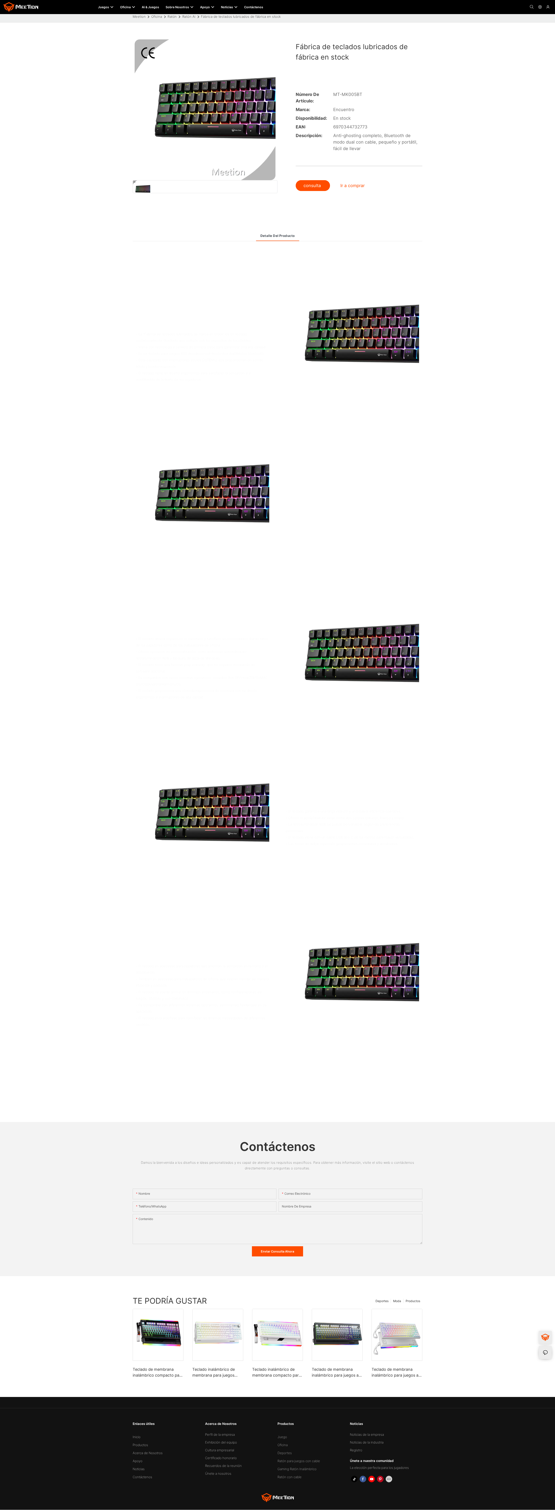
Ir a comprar (352, 185)
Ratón (172, 17)
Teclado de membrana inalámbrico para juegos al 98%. (335, 1372)
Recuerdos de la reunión (223, 1466)
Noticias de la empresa (367, 1434)
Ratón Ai (189, 17)
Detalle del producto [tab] (277, 236)
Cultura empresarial (219, 1450)
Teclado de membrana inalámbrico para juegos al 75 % (395, 1372)
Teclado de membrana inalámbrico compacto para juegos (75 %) (158, 1372)
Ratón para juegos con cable (299, 1461)
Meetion (139, 17)
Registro (356, 1450)
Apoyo (137, 1461)
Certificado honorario (221, 1458)
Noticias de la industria (367, 1442)
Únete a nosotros (218, 1473)
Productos (413, 1301)
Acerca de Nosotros (148, 1453)
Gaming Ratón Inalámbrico (297, 1469)
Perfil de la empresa (220, 1434)
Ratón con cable (290, 1477)
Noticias (139, 1469)
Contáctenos (142, 1477)
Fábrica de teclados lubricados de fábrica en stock (241, 17)
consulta (313, 185)
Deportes (381, 1301)
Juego (282, 1437)
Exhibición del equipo (221, 1442)
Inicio (136, 1437)
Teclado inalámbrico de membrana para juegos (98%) (213, 1372)
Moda (397, 1301)
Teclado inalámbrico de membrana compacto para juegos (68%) (276, 1372)
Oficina (156, 17)
